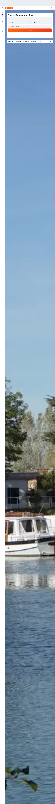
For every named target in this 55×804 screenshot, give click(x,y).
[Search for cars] (2, 17)
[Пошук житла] (2, 15)
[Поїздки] (2, 28)
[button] (2, 7)
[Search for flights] (2, 12)
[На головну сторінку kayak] (9, 8)
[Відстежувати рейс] (2, 24)
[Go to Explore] (2, 21)
